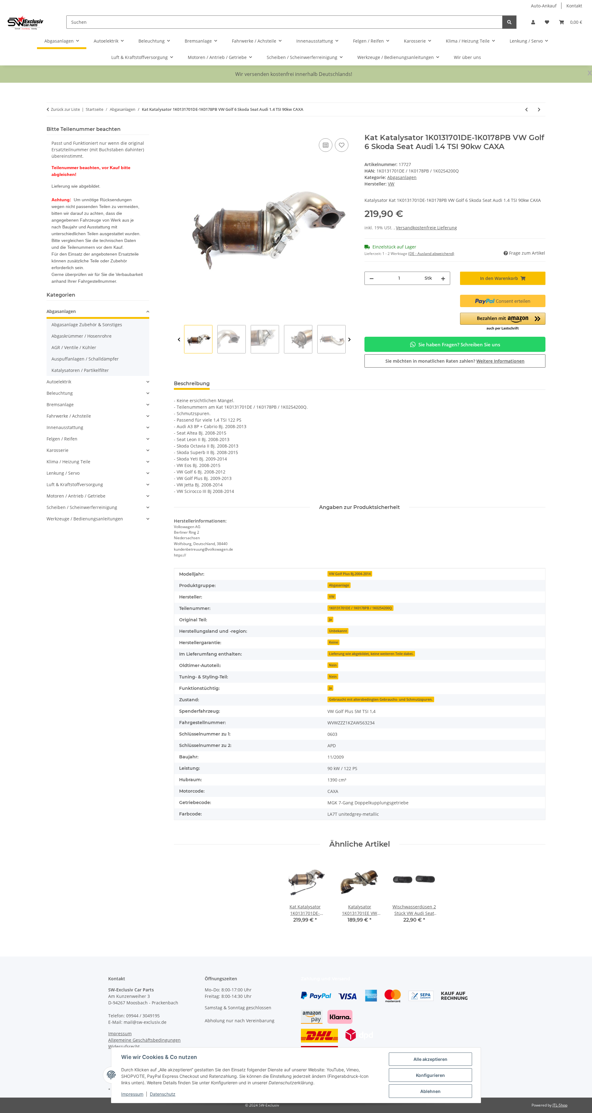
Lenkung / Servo (63, 473)
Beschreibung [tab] (192, 383)
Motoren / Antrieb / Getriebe (76, 496)
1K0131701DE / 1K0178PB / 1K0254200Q (360, 608)
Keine (333, 642)
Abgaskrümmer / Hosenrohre (81, 336)
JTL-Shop (560, 1105)
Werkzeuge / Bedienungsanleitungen (85, 519)
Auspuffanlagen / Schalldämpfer (85, 359)
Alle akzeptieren (430, 1059)
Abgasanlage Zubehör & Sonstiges (86, 324)
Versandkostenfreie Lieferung (426, 228)
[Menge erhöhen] (443, 278)
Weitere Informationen (500, 361)
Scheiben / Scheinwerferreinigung (82, 507)
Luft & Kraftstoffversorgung (75, 484)
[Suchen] (509, 22)
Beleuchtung (60, 393)
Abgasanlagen (402, 177)
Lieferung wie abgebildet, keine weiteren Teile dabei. (371, 654)
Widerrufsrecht (124, 1046)
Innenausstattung (65, 427)
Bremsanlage (60, 404)
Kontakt (574, 6)
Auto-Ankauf (544, 6)
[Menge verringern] (371, 278)
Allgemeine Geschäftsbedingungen (144, 1040)
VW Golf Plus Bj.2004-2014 (350, 574)
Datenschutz (162, 1094)
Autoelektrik (59, 382)
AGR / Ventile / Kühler (73, 347)
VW (331, 596)
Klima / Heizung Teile (68, 462)
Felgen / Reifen (62, 439)
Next (349, 339)
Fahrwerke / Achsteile (69, 416)
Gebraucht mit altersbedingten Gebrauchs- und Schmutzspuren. (381, 699)
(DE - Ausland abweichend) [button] (431, 253)
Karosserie (57, 450)
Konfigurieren (430, 1075)
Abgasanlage (339, 585)
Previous (179, 339)
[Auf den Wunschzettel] (341, 145)
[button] (533, 22)
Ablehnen (430, 1091)
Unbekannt (338, 631)
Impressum (132, 1094)
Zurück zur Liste (65, 109)
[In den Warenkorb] (179, 130)
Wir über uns (467, 57)
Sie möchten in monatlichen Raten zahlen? (454, 361)
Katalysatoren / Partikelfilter (80, 370)
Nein (333, 665)
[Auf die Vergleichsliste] (325, 145)
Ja (330, 619)
